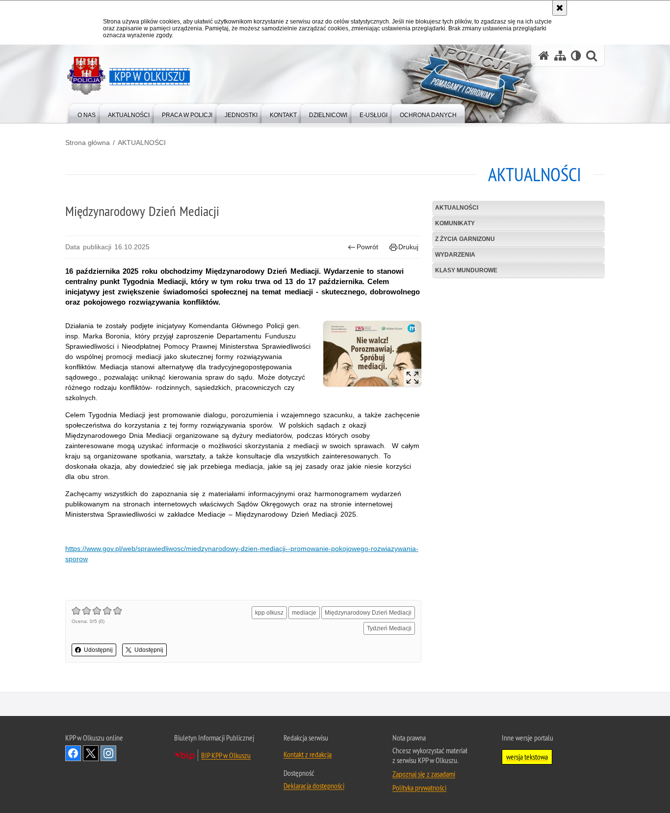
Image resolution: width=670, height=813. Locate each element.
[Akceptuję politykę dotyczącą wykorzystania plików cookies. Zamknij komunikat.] (559, 8)
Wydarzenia (455, 254)
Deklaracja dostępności (313, 785)
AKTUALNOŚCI (142, 142)
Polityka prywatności (419, 787)
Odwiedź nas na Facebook (73, 753)
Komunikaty (455, 223)
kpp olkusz (269, 612)
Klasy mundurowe (466, 270)
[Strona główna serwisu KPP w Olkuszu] (544, 55)
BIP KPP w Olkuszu (226, 755)
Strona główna (87, 142)
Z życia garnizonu (465, 239)
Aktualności (456, 207)
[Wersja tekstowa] (576, 55)
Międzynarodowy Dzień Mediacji (368, 612)
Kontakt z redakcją (307, 754)
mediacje (304, 612)
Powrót (367, 247)
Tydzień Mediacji (389, 628)
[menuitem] (86, 112)
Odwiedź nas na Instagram (108, 753)
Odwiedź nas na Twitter (91, 753)
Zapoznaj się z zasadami (423, 774)
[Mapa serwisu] (560, 55)
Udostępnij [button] (98, 649)
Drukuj (408, 247)
